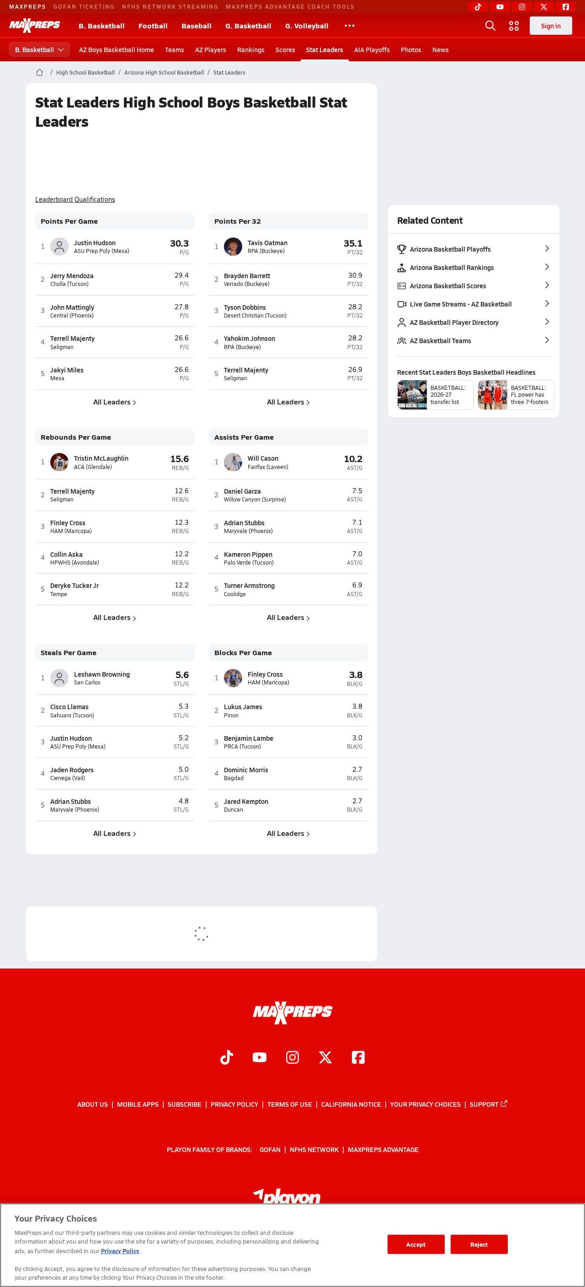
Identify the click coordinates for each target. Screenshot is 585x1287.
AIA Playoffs (372, 49)
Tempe (58, 594)
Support (484, 1104)
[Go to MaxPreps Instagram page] (292, 1058)
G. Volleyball (307, 25)
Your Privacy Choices (425, 1104)
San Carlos (87, 682)
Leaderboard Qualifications (75, 199)
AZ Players (210, 49)
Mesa (57, 378)
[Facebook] (566, 7)
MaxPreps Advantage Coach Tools (290, 6)
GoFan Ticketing (84, 6)
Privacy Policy (234, 1104)
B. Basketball (102, 25)
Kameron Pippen (248, 554)
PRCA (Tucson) (242, 746)
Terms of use (289, 1104)
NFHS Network (314, 1149)
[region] (292, 1245)
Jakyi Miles (67, 370)
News (440, 49)
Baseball (196, 25)
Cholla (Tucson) (69, 283)
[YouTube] (500, 7)
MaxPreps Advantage (383, 1149)
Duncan (233, 809)
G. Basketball (248, 25)
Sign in (551, 25)
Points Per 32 (237, 221)
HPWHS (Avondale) (74, 562)
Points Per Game (69, 221)
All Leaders (112, 401)
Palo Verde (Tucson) (249, 562)
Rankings (251, 49)
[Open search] (490, 26)
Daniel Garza (242, 491)
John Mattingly (72, 307)
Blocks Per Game (243, 652)
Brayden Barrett (247, 275)
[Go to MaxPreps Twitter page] (325, 1058)
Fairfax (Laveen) (268, 466)
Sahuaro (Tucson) (72, 715)
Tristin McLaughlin (101, 458)
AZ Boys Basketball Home (116, 49)
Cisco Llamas (69, 706)
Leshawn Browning (102, 674)
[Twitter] (544, 7)
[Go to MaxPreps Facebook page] (358, 1058)
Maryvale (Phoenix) (248, 531)
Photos (411, 49)
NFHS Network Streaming (170, 6)
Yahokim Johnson (249, 338)
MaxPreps (27, 6)
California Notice (351, 1104)
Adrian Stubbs (244, 522)
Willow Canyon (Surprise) (255, 499)
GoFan (270, 1149)
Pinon (231, 715)
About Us (92, 1104)
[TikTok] (478, 7)
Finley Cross (67, 522)
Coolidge (235, 594)
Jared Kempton (246, 801)
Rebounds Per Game (76, 437)
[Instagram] (522, 7)
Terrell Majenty (72, 338)
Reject (479, 1244)
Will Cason (263, 458)
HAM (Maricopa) (71, 531)
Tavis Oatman (267, 242)
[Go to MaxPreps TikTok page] (226, 1058)
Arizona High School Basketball (164, 72)
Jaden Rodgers (72, 769)
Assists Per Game (244, 437)
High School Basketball (85, 72)
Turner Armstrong (249, 585)
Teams (174, 49)
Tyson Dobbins (245, 307)
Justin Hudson (95, 242)
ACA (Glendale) (93, 466)
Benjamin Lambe (248, 738)
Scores (285, 49)
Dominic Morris (246, 769)
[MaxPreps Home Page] (39, 72)
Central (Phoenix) (72, 315)
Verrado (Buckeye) (247, 283)
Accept (415, 1244)
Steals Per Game (68, 652)
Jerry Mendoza (72, 275)
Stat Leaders (324, 49)
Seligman (62, 347)
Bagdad (234, 778)
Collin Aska (66, 554)
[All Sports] (350, 26)
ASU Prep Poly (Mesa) (101, 251)
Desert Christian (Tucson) (255, 315)
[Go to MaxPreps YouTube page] (259, 1058)
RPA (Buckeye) (266, 251)
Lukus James (243, 706)
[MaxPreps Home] (34, 25)
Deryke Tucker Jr (74, 585)
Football (153, 25)
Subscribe (185, 1104)
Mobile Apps (138, 1104)
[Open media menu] (514, 26)
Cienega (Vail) (67, 778)
